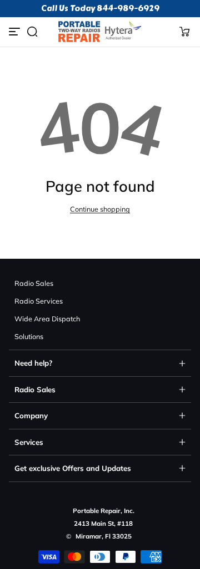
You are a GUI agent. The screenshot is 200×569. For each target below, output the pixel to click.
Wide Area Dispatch (47, 318)
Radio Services (38, 300)
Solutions (28, 336)
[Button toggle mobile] (15, 31)
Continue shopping (100, 208)
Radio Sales (33, 283)
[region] (100, 8)
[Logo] (100, 31)
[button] (32, 31)
